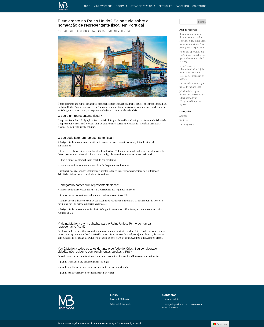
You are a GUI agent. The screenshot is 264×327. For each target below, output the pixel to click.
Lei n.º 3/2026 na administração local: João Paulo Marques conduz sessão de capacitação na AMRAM (191, 72)
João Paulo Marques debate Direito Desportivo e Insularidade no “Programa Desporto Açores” (192, 98)
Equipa (120, 6)
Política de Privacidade (120, 304)
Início (87, 6)
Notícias (125, 30)
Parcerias (182, 6)
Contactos (199, 6)
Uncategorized (186, 124)
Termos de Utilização (119, 299)
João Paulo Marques (75, 30)
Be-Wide (137, 323)
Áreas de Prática (141, 6)
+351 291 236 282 (172, 299)
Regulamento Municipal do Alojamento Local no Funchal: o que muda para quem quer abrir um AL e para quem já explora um (192, 41)
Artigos (113, 30)
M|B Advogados (103, 6)
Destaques (165, 6)
